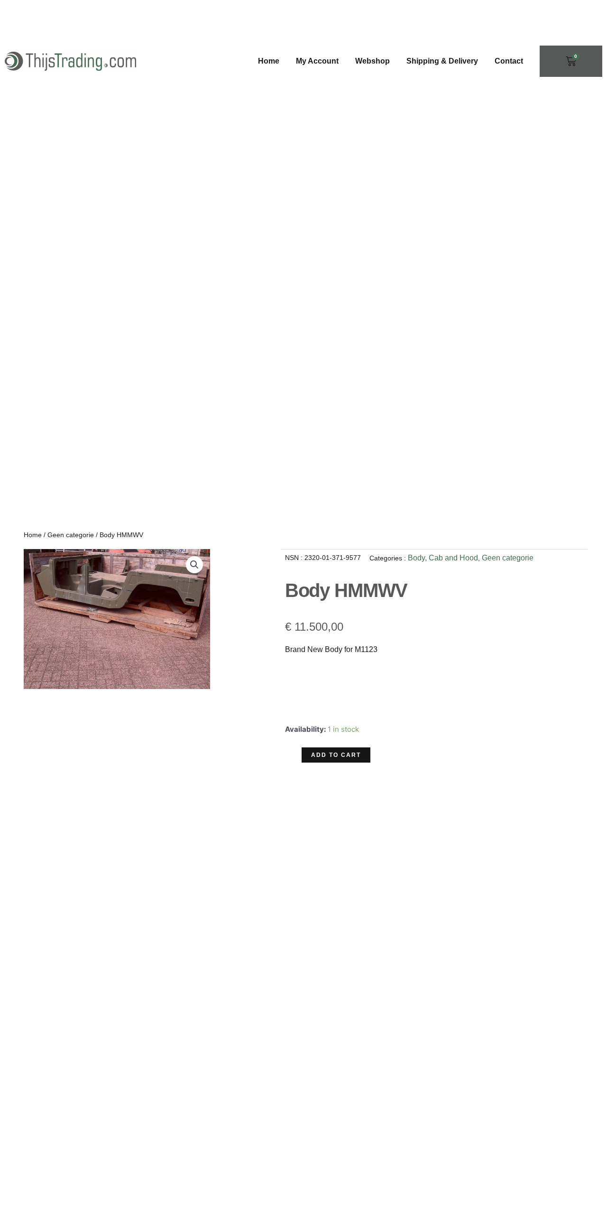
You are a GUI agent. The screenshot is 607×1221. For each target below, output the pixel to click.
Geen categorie (70, 535)
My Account (317, 61)
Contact (509, 61)
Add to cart (336, 755)
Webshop (372, 61)
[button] (194, 564)
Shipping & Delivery (442, 61)
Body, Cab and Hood (443, 558)
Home (268, 61)
